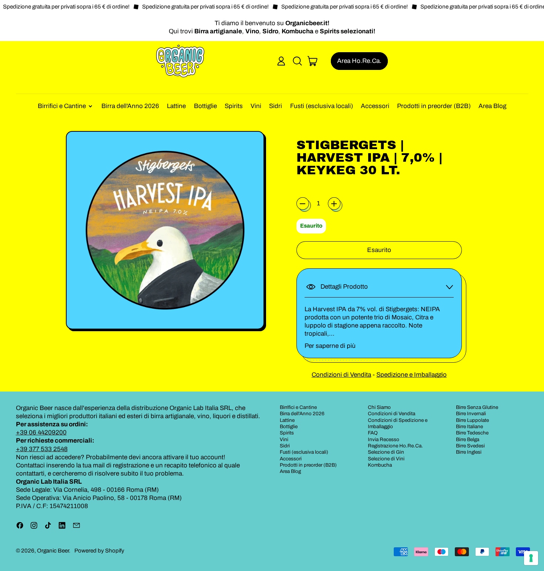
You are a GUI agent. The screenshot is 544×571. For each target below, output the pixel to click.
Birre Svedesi (470, 446)
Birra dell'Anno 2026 (130, 106)
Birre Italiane (469, 426)
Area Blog (492, 106)
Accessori (375, 106)
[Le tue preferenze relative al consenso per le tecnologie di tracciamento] (531, 558)
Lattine (176, 106)
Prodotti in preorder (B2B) (434, 106)
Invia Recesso (383, 439)
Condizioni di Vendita (341, 374)
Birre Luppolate (472, 420)
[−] (302, 203)
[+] (334, 203)
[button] (297, 61)
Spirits (234, 106)
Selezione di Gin (386, 452)
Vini (256, 106)
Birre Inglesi (468, 452)
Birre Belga (467, 439)
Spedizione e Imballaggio (411, 374)
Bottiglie (205, 106)
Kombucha (380, 465)
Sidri (275, 106)
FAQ (373, 433)
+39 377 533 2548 (42, 449)
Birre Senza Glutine (477, 407)
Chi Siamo (379, 407)
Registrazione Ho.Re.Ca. (395, 446)
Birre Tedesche (472, 433)
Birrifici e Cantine (298, 407)
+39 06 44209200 (41, 432)
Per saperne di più (330, 345)
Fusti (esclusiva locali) (321, 106)
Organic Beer (53, 551)
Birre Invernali (471, 413)
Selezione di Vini (386, 458)
